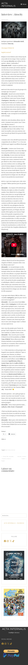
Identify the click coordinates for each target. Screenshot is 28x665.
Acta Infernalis (8, 4)
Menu (24, 4)
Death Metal (7, 450)
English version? (6, 52)
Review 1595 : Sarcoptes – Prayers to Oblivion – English (7, 458)
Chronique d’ (7, 48)
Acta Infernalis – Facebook (14, 523)
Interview (13, 450)
